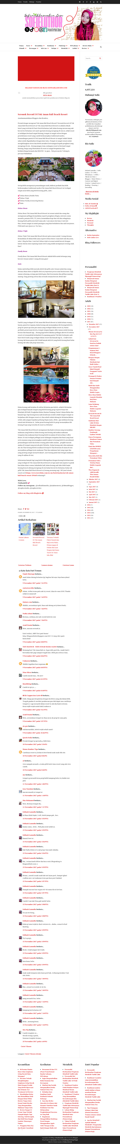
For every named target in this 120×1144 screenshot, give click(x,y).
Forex (28, 46)
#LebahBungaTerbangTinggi (69, 1140)
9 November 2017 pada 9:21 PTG (35, 710)
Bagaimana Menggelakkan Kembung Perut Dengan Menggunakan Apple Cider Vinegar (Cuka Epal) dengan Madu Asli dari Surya (48, 1123)
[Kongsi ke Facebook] (24, 516)
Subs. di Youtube (91, 204)
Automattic (53, 1140)
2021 (89, 311)
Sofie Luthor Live (93, 237)
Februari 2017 (93, 500)
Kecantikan (39, 46)
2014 (89, 510)
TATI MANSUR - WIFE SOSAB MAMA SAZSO (40, 647)
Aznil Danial (28, 625)
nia (24, 775)
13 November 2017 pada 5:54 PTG (35, 842)
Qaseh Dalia (27, 738)
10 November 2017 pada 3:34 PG (35, 744)
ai (23, 761)
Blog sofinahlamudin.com (58, 1137)
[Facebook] (83, 2)
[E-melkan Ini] (19, 516)
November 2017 (94, 327)
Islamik (21, 48)
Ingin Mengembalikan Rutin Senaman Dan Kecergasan (48, 1080)
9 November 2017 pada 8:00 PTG (35, 642)
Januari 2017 (93, 502)
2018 (89, 319)
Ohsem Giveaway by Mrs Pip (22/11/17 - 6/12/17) (95, 334)
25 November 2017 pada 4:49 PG (35, 1041)
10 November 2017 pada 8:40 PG (35, 770)
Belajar (53, 48)
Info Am (44, 48)
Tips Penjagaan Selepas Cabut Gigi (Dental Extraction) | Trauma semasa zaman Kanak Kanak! (93, 1112)
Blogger (75, 1137)
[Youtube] (94, 2)
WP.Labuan (74, 46)
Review (84, 48)
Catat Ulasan (26, 1046)
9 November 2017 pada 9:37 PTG (35, 721)
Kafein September (93, 235)
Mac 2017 (92, 497)
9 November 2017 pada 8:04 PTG (35, 656)
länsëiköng (27, 684)
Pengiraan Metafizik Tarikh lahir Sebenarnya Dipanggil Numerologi (71, 1105)
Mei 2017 (92, 492)
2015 (89, 507)
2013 (89, 513)
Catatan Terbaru (24, 565)
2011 (89, 518)
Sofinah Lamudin (29, 812)
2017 (89, 322)
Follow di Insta (90, 206)
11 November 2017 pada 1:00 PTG (35, 784)
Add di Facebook (91, 208)
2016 (89, 505)
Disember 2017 (94, 324)
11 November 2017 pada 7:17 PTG (35, 807)
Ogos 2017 (92, 487)
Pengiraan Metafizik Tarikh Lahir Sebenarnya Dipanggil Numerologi (93, 274)
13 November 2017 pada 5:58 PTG (35, 904)
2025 (89, 306)
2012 (89, 515)
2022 (89, 309)
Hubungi (31, 2)
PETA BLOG (47, 95)
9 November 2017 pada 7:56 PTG (35, 620)
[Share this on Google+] (28, 509)
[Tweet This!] (26, 509)
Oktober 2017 (93, 479)
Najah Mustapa (29, 574)
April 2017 (92, 494)
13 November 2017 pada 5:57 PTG (35, 881)
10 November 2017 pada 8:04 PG (35, 756)
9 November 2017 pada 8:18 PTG (35, 690)
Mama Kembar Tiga (30, 749)
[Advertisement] (46, 68)
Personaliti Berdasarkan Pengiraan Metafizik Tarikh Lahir (71, 1071)
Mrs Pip (26, 1030)
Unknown (26, 661)
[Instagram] (79, 2)
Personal (90, 223)
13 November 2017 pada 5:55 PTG (35, 867)
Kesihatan (50, 46)
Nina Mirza (27, 672)
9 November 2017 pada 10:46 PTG (35, 733)
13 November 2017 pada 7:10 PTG (35, 1002)
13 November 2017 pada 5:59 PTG (35, 930)
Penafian (38, 2)
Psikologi (62, 46)
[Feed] (101, 2)
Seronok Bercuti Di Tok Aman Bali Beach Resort (42, 114)
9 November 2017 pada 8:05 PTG (35, 667)
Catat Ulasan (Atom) (33, 1054)
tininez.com (27, 602)
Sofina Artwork (67, 1142)
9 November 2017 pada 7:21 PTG (35, 583)
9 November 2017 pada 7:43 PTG (35, 597)
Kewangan (32, 48)
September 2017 (94, 482)
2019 (89, 316)
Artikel (74, 48)
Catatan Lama (68, 565)
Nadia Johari (28, 613)
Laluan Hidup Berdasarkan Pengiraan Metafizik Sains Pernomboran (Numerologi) (71, 1114)
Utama (20, 2)
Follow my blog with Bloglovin (29, 493)
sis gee (25, 726)
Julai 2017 (92, 489)
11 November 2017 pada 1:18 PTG (35, 795)
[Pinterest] (97, 2)
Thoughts (90, 225)
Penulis (25, 2)
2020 (89, 314)
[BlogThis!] (21, 516)
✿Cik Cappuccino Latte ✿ (32, 695)
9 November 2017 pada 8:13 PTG (35, 679)
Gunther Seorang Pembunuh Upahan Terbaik (95, 432)
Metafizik (64, 48)
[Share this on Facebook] (24, 509)
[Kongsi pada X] (23, 516)
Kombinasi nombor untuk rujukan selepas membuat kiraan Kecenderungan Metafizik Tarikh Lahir (92, 1092)
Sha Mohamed (28, 800)
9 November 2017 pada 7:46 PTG (35, 609)
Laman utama (47, 565)
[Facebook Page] (90, 2)
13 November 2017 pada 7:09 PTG (35, 979)
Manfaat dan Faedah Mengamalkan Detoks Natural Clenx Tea (48, 1087)
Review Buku (87, 46)
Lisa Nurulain (28, 789)
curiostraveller (28, 588)
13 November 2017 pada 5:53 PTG (35, 818)
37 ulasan (39, 512)
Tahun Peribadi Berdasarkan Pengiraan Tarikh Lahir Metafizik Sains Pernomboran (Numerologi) (71, 1125)
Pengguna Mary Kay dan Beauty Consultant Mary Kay (25, 1128)
